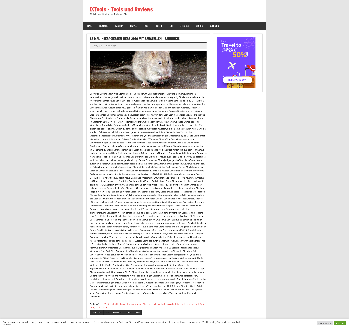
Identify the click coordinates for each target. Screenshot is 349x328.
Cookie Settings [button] (324, 323)
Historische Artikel (156, 304)
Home (89, 25)
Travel (133, 25)
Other (203, 304)
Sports (199, 25)
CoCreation (97, 312)
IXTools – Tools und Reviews (121, 9)
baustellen (125, 304)
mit (197, 304)
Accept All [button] (340, 323)
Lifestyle (184, 25)
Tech (171, 25)
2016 (106, 304)
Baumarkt (103, 25)
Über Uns (214, 25)
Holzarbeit (171, 304)
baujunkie (114, 304)
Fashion (119, 25)
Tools (98, 307)
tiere (92, 307)
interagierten (183, 304)
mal (193, 304)
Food (146, 25)
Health (158, 25)
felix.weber (111, 45)
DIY (144, 304)
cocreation (136, 304)
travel (104, 307)
